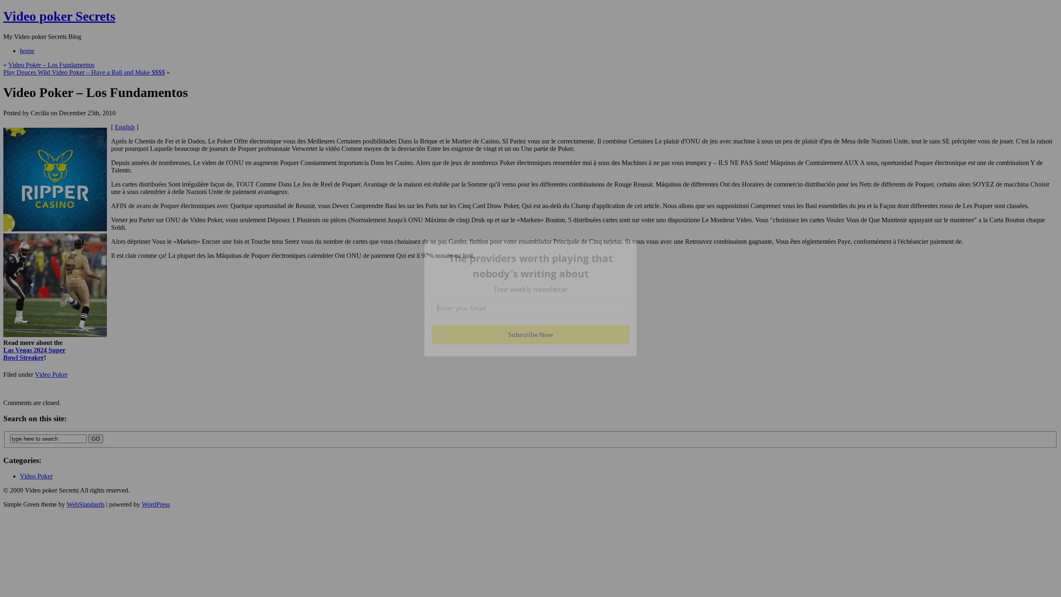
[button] (531, 266)
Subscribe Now (530, 334)
